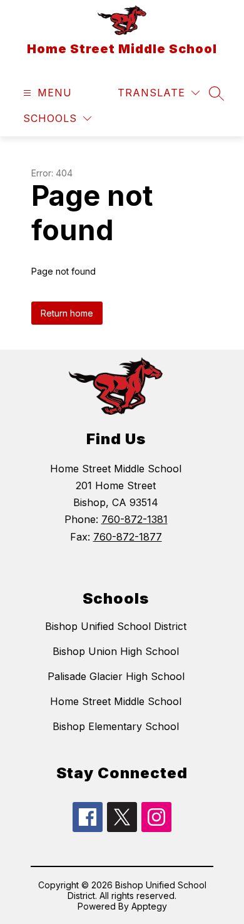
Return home (67, 313)
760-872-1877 (127, 537)
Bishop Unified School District (115, 626)
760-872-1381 (134, 519)
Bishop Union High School (116, 651)
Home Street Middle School (115, 701)
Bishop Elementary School (116, 726)
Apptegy (149, 906)
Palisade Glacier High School (116, 676)
